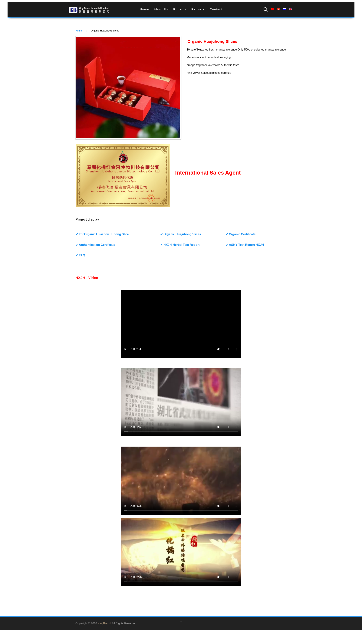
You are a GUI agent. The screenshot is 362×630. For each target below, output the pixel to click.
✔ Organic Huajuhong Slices (180, 234)
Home (144, 9)
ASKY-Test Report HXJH (245, 244)
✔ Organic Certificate (240, 234)
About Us (161, 9)
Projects (179, 9)
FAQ (80, 255)
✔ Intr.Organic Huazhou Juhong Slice (102, 234)
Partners (198, 9)
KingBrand (104, 623)
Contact (216, 9)
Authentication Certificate (95, 244)
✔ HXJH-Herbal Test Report (179, 244)
